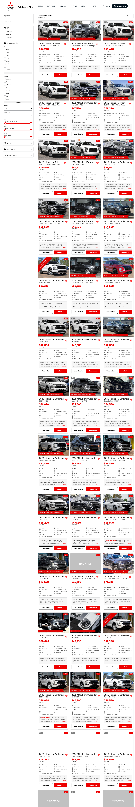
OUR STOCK (51, 6)
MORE (94, 6)
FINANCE (74, 6)
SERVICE (84, 6)
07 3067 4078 (121, 6)
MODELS (40, 6)
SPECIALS (63, 6)
